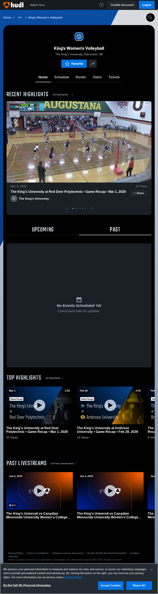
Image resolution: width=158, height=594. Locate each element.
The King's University (34, 198)
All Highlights (60, 94)
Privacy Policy (15, 553)
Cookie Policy (73, 577)
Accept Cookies (111, 585)
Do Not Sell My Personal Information (107, 553)
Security (13, 556)
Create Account (122, 5)
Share (140, 193)
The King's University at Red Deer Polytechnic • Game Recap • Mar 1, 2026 (68, 191)
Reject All (139, 585)
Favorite (77, 63)
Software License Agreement (68, 553)
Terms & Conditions (38, 553)
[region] (79, 578)
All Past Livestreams (62, 463)
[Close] (151, 569)
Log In (146, 5)
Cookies (134, 553)
